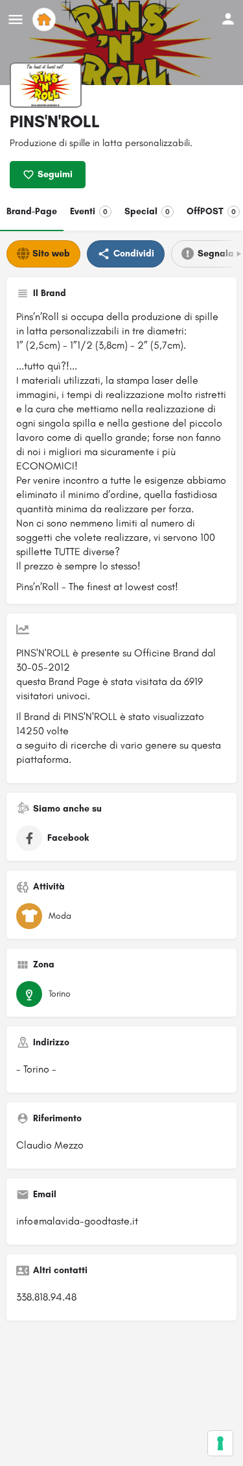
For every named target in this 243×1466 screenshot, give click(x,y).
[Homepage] (45, 19)
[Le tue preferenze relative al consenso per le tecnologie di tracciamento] (220, 1443)
